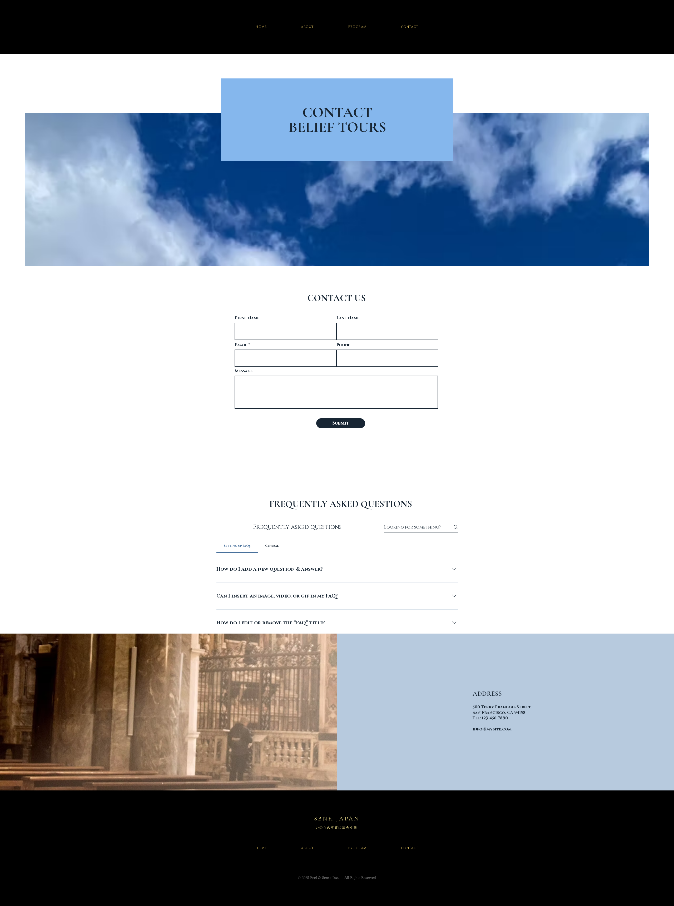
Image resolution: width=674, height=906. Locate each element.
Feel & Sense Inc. (324, 877)
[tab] (237, 546)
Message (243, 371)
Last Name (347, 318)
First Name (247, 318)
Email (241, 345)
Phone (343, 345)
